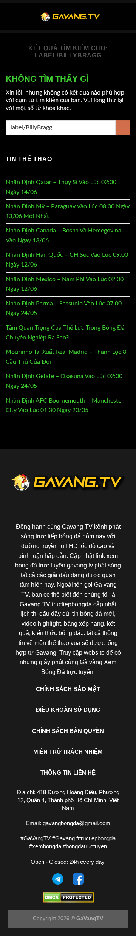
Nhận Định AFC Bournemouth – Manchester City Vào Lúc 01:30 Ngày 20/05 (65, 406)
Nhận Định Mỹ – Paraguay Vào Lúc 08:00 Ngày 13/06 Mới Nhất (68, 211)
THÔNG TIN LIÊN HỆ (68, 772)
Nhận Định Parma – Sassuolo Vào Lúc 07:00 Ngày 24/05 (64, 308)
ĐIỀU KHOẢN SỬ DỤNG (68, 710)
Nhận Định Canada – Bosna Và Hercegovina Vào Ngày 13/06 (63, 235)
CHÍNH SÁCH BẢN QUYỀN (68, 731)
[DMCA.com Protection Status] (68, 897)
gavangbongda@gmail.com (76, 823)
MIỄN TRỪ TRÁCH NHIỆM (68, 751)
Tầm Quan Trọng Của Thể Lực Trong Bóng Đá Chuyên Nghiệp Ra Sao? (65, 333)
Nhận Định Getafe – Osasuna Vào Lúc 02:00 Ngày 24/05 (64, 381)
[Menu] (10, 16)
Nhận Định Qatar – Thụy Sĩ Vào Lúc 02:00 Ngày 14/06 (61, 187)
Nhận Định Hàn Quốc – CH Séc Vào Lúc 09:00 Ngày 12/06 (67, 260)
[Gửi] (123, 127)
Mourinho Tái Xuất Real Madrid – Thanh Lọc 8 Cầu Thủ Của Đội (66, 357)
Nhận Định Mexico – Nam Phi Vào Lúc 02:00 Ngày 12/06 (65, 284)
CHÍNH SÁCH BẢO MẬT (68, 689)
